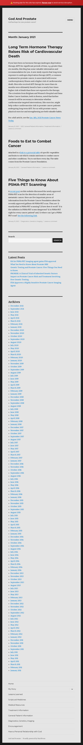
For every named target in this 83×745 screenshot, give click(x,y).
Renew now (46, 3)
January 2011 (15, 670)
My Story (12, 689)
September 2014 (17, 546)
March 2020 (15, 354)
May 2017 (14, 449)
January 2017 (15, 461)
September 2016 (17, 473)
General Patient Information (34, 126)
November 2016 (17, 467)
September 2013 (17, 582)
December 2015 (16, 500)
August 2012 (15, 616)
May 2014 (14, 558)
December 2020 (17, 330)
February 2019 (16, 391)
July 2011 (14, 652)
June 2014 (14, 555)
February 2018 (16, 421)
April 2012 (14, 628)
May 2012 (14, 625)
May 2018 (14, 415)
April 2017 (14, 452)
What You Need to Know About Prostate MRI (29, 264)
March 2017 (15, 455)
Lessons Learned (15, 694)
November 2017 (16, 430)
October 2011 (15, 646)
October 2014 (16, 543)
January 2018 (16, 424)
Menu (70, 20)
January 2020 (16, 360)
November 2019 (17, 363)
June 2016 (14, 482)
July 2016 (14, 479)
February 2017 (16, 458)
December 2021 (16, 306)
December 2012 (16, 604)
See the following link (27, 216)
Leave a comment (14, 128)
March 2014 (15, 564)
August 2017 (15, 439)
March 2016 (15, 491)
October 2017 (15, 433)
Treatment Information (52, 126)
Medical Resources (16, 705)
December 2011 (16, 640)
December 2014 (16, 537)
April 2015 (14, 525)
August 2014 (15, 549)
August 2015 (15, 512)
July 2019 (14, 376)
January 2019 (15, 394)
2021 (22, 126)
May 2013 (14, 594)
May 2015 (14, 521)
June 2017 (14, 446)
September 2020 (17, 339)
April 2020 (15, 351)
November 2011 (16, 643)
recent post (15, 191)
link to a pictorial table (30, 152)
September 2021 (17, 309)
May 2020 (14, 348)
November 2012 (17, 607)
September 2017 (17, 436)
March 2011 (15, 664)
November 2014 (17, 540)
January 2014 (15, 570)
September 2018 (17, 403)
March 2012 (15, 631)
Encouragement (15, 726)
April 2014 (14, 561)
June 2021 (14, 312)
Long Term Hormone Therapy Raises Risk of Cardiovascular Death (35, 51)
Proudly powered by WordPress (34, 738)
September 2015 (17, 509)
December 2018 (17, 397)
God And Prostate (22, 19)
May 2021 (14, 315)
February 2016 (16, 494)
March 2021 (15, 321)
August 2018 (15, 406)
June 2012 (14, 622)
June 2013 (14, 591)
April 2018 (14, 418)
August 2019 (15, 373)
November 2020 (17, 333)
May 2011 (14, 658)
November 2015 (16, 503)
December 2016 (16, 464)
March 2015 (15, 528)
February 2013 (16, 597)
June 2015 (14, 518)
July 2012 (14, 619)
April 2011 (14, 661)
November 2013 (17, 576)
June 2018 (14, 412)
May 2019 (14, 382)
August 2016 (15, 476)
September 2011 (17, 649)
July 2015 (14, 515)
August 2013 (15, 585)
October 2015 (15, 506)
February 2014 (16, 567)
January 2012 (15, 637)
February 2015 (16, 531)
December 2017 (16, 427)
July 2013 (14, 588)
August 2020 (15, 342)
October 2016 (16, 470)
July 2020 (14, 345)
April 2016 (14, 488)
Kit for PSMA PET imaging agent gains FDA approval (33, 261)
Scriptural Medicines (17, 700)
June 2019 (14, 379)
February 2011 (16, 667)
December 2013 (16, 573)
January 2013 (15, 600)
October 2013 (16, 579)
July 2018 (14, 409)
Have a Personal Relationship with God (25, 732)
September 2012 (17, 613)
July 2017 (14, 442)
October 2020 (16, 336)
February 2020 (16, 357)
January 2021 (15, 327)
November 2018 (17, 400)
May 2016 (14, 485)
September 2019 (17, 370)
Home (11, 684)
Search (11, 236)
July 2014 (14, 552)
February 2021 (16, 324)
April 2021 (14, 318)
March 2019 (15, 388)
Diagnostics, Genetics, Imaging (31, 221)
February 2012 (16, 634)
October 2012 (16, 610)
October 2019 (16, 367)
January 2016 (15, 497)
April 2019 (14, 385)
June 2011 (14, 655)
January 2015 (15, 534)
